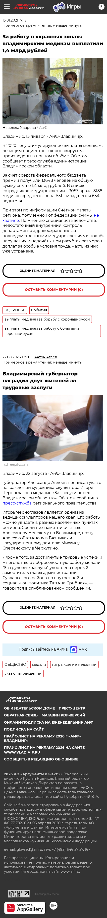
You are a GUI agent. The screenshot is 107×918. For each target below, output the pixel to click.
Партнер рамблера (47, 894)
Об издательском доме (29, 708)
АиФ (43, 127)
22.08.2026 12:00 (16, 357)
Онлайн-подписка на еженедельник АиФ (48, 722)
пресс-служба (17, 503)
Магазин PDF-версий (63, 715)
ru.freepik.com (15, 464)
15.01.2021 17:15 (14, 20)
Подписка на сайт (24, 729)
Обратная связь (21, 715)
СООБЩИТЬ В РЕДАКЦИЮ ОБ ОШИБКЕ (41, 759)
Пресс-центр (72, 708)
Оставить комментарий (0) (54, 289)
